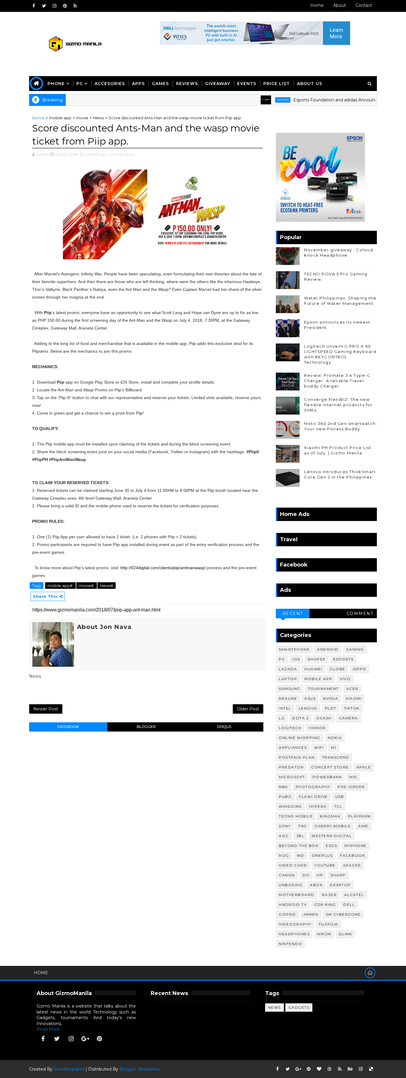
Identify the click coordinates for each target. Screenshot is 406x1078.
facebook (68, 726)
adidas (267, 100)
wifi (319, 747)
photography (313, 786)
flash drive (313, 796)
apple (363, 767)
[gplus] (85, 1039)
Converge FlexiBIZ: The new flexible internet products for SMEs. (338, 404)
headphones (294, 934)
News (98, 117)
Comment (360, 613)
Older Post (248, 709)
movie (82, 117)
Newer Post (45, 709)
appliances (293, 747)
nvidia (330, 698)
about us (309, 83)
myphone (355, 845)
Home (317, 5)
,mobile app (96, 154)
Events (246, 83)
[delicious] (370, 1069)
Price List (276, 83)
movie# (87, 585)
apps (138, 83)
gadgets (299, 1007)
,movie (115, 154)
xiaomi (354, 698)
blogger (146, 726)
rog (284, 855)
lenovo (308, 708)
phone (56, 83)
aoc (284, 836)
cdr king (325, 904)
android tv (293, 904)
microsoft (292, 777)
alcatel (354, 894)
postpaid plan (297, 757)
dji (306, 875)
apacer (352, 865)
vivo (345, 679)
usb (339, 796)
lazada (288, 669)
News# (106, 585)
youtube (325, 865)
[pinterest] (64, 5)
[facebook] (33, 5)
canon (287, 875)
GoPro (287, 914)
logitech (290, 728)
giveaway (217, 83)
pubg (285, 796)
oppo (359, 669)
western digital (331, 836)
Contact (363, 5)
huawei (313, 669)
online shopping (299, 737)
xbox (316, 885)
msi (353, 777)
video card (293, 865)
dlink (345, 934)
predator (291, 767)
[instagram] (54, 5)
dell (349, 904)
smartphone (294, 649)
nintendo (290, 944)
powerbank (327, 777)
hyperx (318, 806)
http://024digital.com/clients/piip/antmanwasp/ (163, 567)
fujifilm (328, 924)
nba (283, 786)
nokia (335, 737)
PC (79, 83)
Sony (285, 826)
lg (282, 718)
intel (285, 708)
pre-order (351, 786)
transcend (335, 757)
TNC (302, 826)
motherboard (296, 894)
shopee (317, 659)
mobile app (60, 117)
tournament (323, 688)
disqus (224, 726)
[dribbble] (329, 1069)
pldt (330, 708)
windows (290, 806)
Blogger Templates (139, 1069)
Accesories (110, 83)
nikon (324, 934)
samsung (289, 688)
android (328, 649)
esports (343, 659)
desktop (340, 885)
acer (352, 688)
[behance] (350, 1069)
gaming (355, 649)
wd (300, 855)
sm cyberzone (343, 914)
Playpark (359, 816)
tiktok (352, 708)
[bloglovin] (318, 1069)
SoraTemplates (69, 1069)
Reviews (187, 83)
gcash (324, 718)
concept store (330, 767)
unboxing (291, 885)
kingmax (330, 816)
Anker (311, 914)
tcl (338, 806)
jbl (300, 836)
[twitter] (44, 5)
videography (295, 924)
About (339, 5)
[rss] (75, 5)
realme (288, 698)
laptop (288, 679)
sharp (338, 875)
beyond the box (298, 845)
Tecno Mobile (296, 816)
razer (329, 894)
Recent (292, 613)
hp (320, 875)
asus (310, 698)
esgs (331, 845)
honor (317, 728)
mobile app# (60, 585)
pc (282, 659)
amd (363, 826)
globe (337, 669)
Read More (48, 1029)
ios (296, 659)
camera (348, 718)
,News (128, 154)
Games (160, 83)
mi (333, 747)
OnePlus (322, 855)
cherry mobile (332, 826)
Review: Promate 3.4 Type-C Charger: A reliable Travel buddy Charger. (337, 380)
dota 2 (300, 718)
